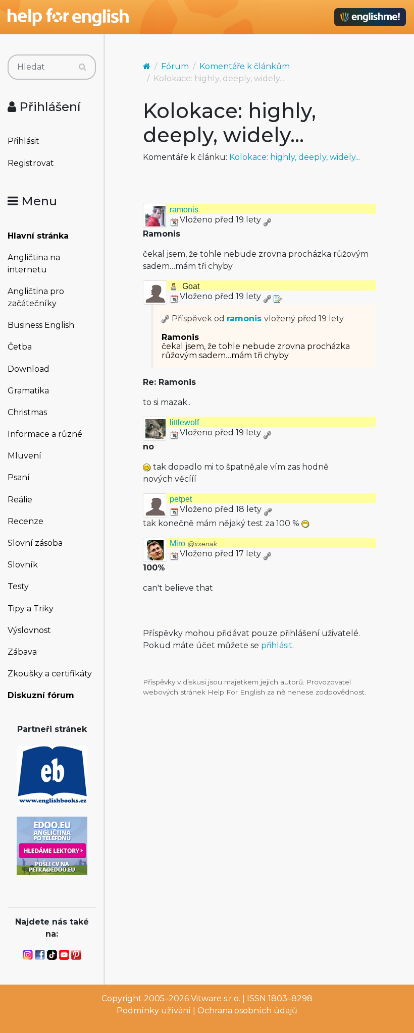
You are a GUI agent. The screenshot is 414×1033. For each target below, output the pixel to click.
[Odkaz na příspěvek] (166, 318)
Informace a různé (45, 434)
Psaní (19, 477)
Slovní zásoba (35, 543)
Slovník (23, 564)
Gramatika (28, 390)
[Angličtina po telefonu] (52, 845)
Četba (20, 347)
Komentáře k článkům (244, 66)
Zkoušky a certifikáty (50, 673)
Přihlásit (23, 141)
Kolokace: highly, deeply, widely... (294, 157)
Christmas (27, 412)
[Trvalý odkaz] (267, 219)
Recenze (25, 521)
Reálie (20, 499)
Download (28, 369)
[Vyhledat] (82, 67)
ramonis (184, 209)
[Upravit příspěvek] (277, 296)
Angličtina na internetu (34, 263)
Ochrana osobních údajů (247, 1010)
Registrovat (31, 163)
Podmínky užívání (154, 1010)
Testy (18, 586)
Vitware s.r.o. (215, 998)
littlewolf (184, 422)
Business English (41, 325)
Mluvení (24, 456)
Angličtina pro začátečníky (36, 297)
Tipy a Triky (31, 608)
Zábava (22, 652)
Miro (193, 543)
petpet (181, 499)
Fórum (175, 66)
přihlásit (276, 645)
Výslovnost (29, 630)
